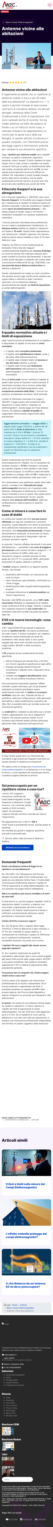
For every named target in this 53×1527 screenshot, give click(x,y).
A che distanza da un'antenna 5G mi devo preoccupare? (25, 1285)
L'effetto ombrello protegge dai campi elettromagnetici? (26, 1235)
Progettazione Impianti (15, 1385)
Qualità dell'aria (12, 1382)
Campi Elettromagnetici (15, 1375)
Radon (8, 1377)
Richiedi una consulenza (17, 847)
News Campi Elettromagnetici (19, 22)
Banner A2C (11, 1413)
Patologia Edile (12, 1380)
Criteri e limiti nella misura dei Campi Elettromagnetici (25, 1185)
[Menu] (49, 5)
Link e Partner (11, 1405)
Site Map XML (11, 1416)
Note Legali (10, 1410)
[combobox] (17, 1479)
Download (10, 1400)
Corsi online (10, 1403)
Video (8, 1398)
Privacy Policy (11, 1408)
